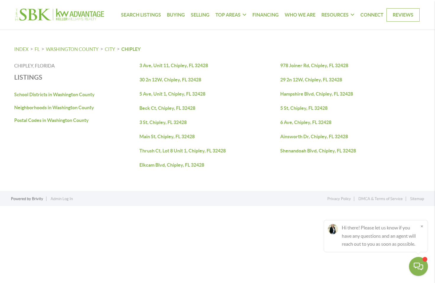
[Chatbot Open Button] (418, 266)
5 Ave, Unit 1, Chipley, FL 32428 (172, 93)
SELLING (200, 14)
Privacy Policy (339, 199)
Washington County (72, 49)
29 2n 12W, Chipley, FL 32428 (311, 79)
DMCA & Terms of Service (380, 199)
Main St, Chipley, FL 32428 (167, 136)
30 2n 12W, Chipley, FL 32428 (170, 79)
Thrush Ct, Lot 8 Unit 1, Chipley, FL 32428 (182, 150)
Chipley (131, 49)
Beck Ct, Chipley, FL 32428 (167, 108)
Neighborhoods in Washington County (54, 107)
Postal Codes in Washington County (51, 120)
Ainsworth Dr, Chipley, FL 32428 (314, 136)
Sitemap (417, 199)
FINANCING (265, 14)
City (110, 49)
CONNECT (372, 14)
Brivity (37, 199)
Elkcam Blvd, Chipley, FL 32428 (171, 165)
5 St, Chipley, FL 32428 (304, 108)
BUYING (176, 14)
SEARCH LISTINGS (141, 14)
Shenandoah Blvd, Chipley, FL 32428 (318, 150)
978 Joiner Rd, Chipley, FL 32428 (314, 65)
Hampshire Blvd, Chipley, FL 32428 (316, 93)
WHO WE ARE (300, 14)
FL (37, 49)
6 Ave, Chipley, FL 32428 (305, 122)
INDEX (21, 49)
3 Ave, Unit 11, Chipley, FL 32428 (173, 65)
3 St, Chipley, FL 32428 (163, 122)
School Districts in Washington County (54, 94)
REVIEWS (403, 14)
